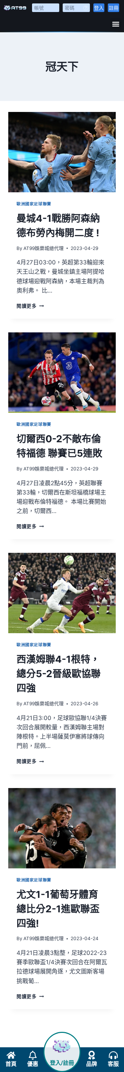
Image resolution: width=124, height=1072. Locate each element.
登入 (99, 8)
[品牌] (91, 1055)
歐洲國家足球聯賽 (34, 203)
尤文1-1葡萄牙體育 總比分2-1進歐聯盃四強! (58, 909)
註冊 (113, 8)
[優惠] (32, 1055)
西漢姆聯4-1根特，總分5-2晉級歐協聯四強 (59, 673)
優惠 (32, 1064)
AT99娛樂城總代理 (43, 248)
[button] (115, 24)
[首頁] (11, 1055)
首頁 (11, 1064)
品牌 (91, 1064)
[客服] (113, 1055)
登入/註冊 (62, 1063)
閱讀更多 (29, 306)
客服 (113, 1064)
